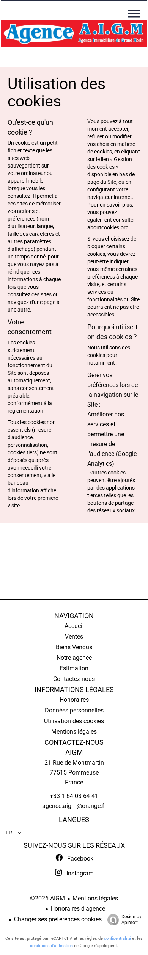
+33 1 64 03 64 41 (74, 796)
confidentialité (117, 938)
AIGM (74, 752)
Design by (131, 919)
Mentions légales (95, 898)
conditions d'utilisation (51, 945)
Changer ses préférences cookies (58, 919)
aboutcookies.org (108, 227)
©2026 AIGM (47, 898)
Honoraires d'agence (77, 908)
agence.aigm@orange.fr (74, 805)
